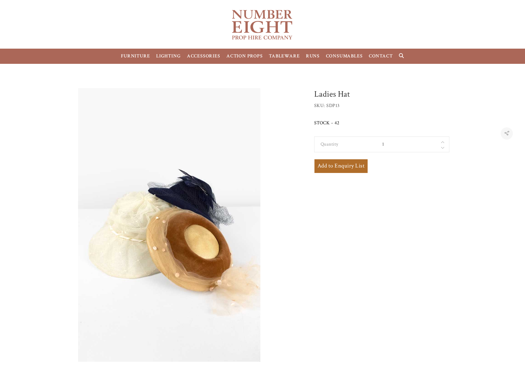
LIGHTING (168, 56)
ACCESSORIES (203, 56)
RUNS (313, 56)
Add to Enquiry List (341, 166)
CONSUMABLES (344, 56)
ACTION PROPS (244, 56)
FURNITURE (135, 56)
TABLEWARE (284, 56)
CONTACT (381, 56)
